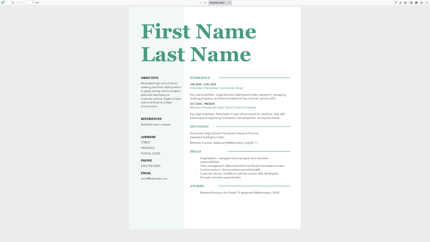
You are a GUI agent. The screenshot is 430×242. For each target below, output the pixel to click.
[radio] (396, 2)
